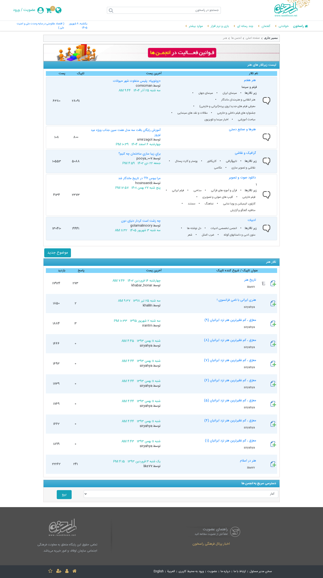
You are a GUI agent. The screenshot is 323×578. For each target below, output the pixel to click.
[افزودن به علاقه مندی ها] (50, 571)
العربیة (171, 571)
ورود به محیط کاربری (191, 571)
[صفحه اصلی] (74, 571)
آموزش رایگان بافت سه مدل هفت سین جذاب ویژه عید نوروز (126, 133)
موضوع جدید (57, 253)
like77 (251, 287)
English (159, 571)
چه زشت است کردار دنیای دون (141, 221)
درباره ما (225, 571)
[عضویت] (58, 571)
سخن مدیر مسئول (260, 571)
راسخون (298, 26)
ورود (16, 10)
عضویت (29, 10)
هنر (225, 37)
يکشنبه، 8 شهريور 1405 (78, 26)
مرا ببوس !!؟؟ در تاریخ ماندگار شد (139, 178)
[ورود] (66, 571)
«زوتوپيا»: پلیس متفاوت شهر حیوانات (137, 81)
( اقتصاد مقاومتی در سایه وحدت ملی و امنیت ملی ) (40, 26)
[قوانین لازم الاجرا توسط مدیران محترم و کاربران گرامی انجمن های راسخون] (161, 52)
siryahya (250, 307)
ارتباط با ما (240, 571)
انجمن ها (236, 37)
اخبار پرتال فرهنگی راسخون (211, 544)
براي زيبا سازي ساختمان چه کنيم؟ (139, 153)
